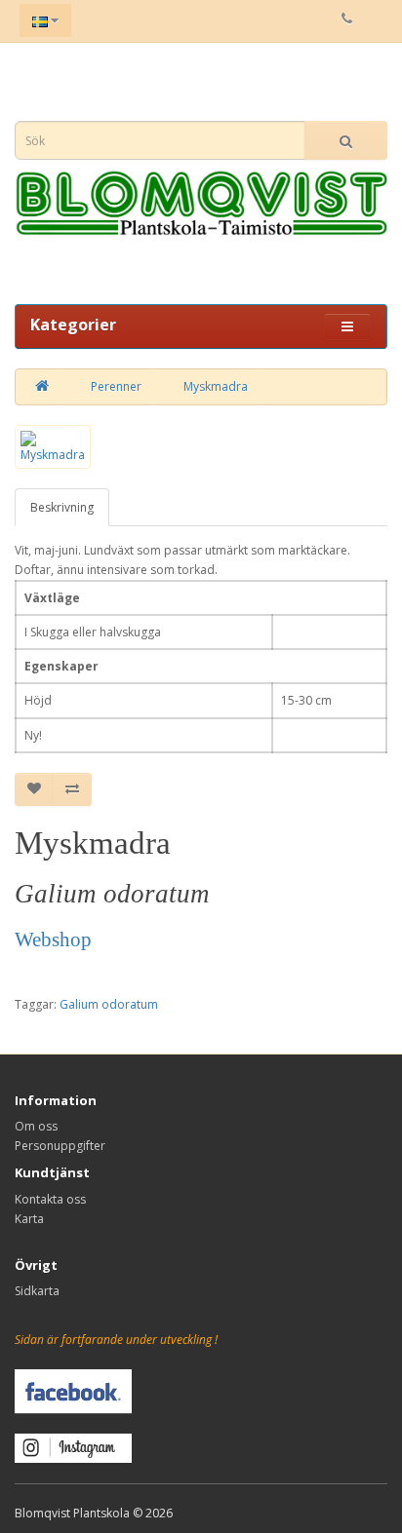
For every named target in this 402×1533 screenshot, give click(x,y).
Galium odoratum (109, 1004)
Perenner (116, 386)
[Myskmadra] (53, 447)
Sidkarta (37, 1291)
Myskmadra (215, 386)
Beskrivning (62, 507)
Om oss (36, 1126)
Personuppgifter (60, 1145)
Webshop (53, 939)
